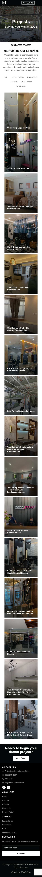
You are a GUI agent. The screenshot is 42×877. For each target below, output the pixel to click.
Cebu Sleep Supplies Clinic (19, 128)
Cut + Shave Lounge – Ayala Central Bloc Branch (19, 369)
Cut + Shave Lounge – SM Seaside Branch (18, 248)
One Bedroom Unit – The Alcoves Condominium (18, 329)
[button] (38, 3)
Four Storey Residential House (20, 411)
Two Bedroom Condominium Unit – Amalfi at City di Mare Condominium (20, 692)
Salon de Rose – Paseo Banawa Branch (17, 531)
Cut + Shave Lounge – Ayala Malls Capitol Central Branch (20, 734)
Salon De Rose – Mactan (18, 168)
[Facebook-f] (4, 787)
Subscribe (21, 854)
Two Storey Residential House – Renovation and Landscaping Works (20, 489)
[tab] (6, 77)
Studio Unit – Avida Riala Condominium (18, 288)
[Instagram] (8, 787)
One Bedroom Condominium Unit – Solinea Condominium (20, 612)
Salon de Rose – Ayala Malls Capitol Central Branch (19, 572)
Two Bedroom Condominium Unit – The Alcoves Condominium (20, 449)
